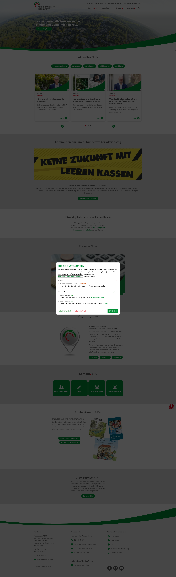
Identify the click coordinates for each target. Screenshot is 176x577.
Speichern (113, 311)
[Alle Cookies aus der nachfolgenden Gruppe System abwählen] (117, 280)
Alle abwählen (80, 311)
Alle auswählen (65, 311)
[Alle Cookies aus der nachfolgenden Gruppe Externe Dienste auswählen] (114, 292)
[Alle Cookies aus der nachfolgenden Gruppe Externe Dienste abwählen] (117, 292)
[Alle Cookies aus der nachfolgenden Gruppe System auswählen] (114, 280)
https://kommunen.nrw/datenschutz (70, 277)
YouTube (108, 303)
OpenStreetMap (98, 298)
